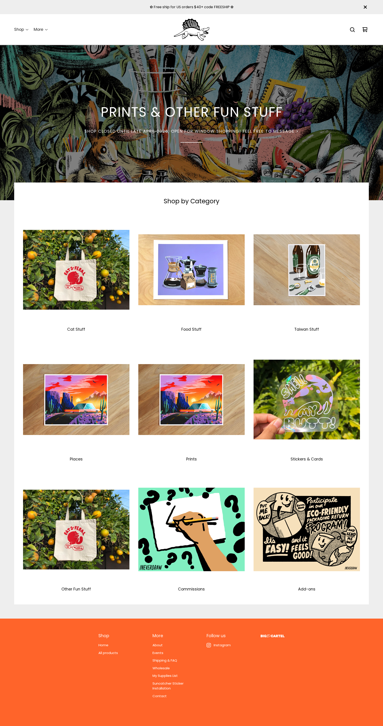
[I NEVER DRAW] (191, 30)
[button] (191, 122)
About (157, 645)
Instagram (222, 645)
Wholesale (161, 668)
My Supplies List (165, 675)
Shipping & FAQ (164, 660)
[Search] (352, 30)
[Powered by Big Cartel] (273, 636)
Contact (159, 696)
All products (108, 652)
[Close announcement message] (365, 7)
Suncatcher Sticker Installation (168, 686)
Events (157, 652)
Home (103, 645)
